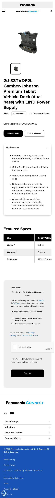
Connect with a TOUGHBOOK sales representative (28, 319)
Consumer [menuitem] (8, 494)
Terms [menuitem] (6, 483)
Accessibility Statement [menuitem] (13, 478)
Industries (10, 427)
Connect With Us (13, 438)
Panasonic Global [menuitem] (11, 488)
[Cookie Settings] (4, 493)
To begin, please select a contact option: (26, 311)
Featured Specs (42, 113)
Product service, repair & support (27, 324)
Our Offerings (11, 421)
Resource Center (13, 432)
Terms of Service (29, 335)
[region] (27, 250)
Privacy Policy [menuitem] (9, 459)
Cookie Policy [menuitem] (9, 465)
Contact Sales (13, 133)
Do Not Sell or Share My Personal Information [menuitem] (23, 470)
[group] (15, 68)
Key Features (12, 147)
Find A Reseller (34, 133)
